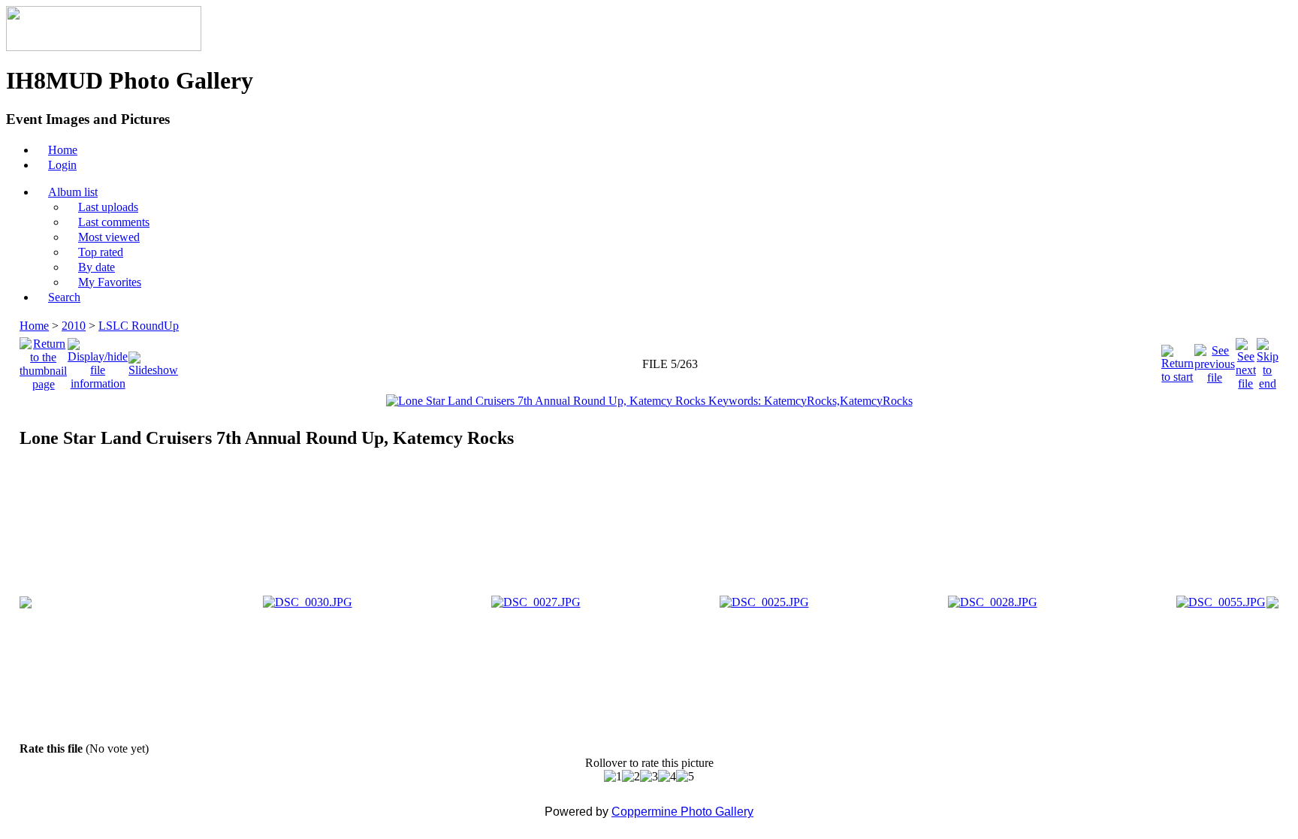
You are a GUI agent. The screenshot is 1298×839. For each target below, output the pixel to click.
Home (34, 325)
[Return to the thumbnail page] (43, 360)
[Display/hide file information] (98, 360)
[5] (685, 776)
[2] (631, 776)
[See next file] (1246, 360)
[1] (613, 776)
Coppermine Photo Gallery (682, 811)
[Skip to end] (1267, 360)
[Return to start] (1177, 360)
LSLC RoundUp (138, 325)
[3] (649, 776)
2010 (74, 325)
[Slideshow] (153, 360)
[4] (667, 776)
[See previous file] (1214, 360)
